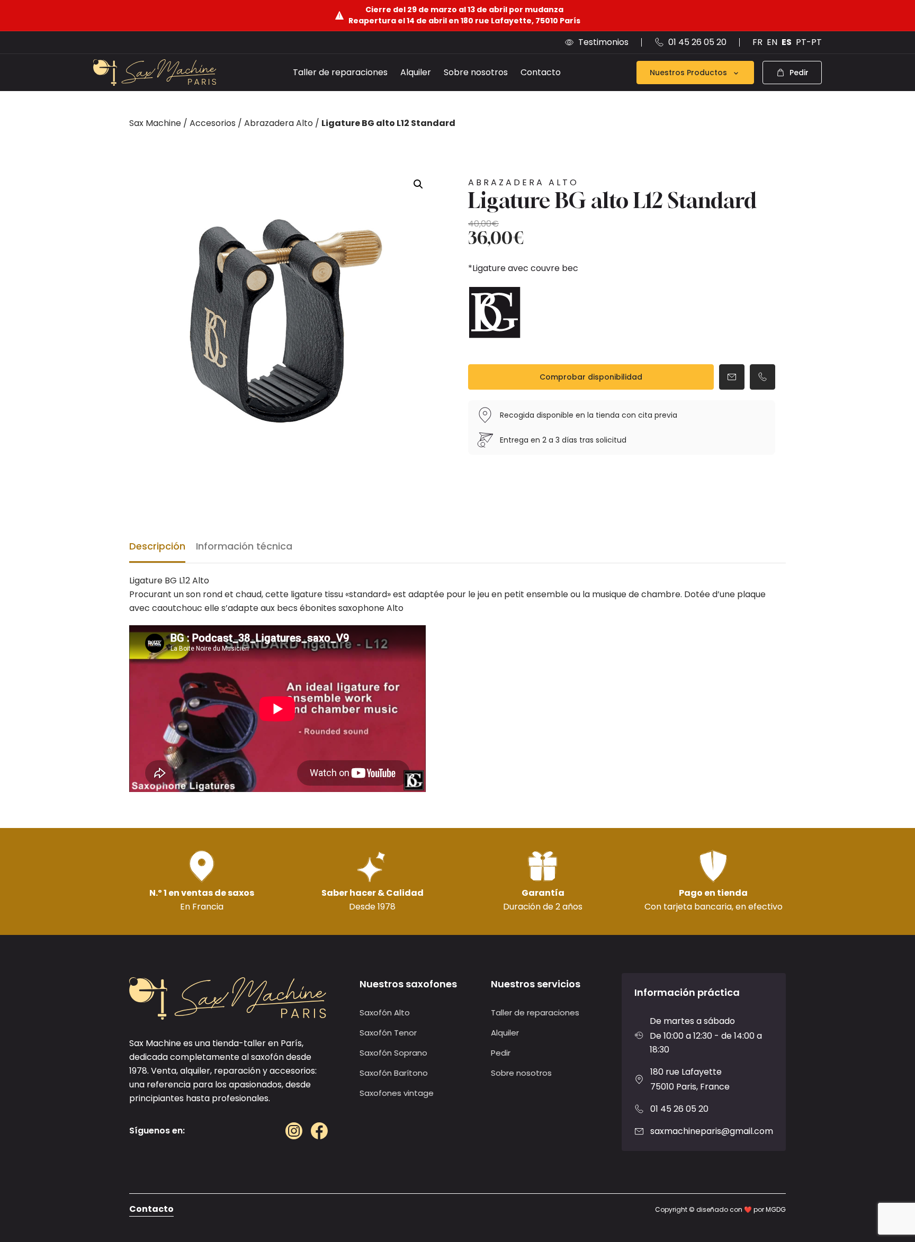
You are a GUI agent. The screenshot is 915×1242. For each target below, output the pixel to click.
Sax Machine (155, 123)
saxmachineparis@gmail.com (711, 1131)
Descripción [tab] (157, 546)
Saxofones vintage (397, 1093)
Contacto (541, 72)
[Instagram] (293, 1130)
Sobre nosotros (476, 72)
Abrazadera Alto (278, 123)
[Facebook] (319, 1130)
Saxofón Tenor (388, 1032)
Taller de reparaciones (340, 72)
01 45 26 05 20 (679, 1109)
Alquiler (415, 72)
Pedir (500, 1052)
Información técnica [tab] (244, 546)
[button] (418, 184)
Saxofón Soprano (393, 1052)
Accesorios (213, 123)
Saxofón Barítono (394, 1072)
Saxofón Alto (385, 1012)
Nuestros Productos (688, 72)
